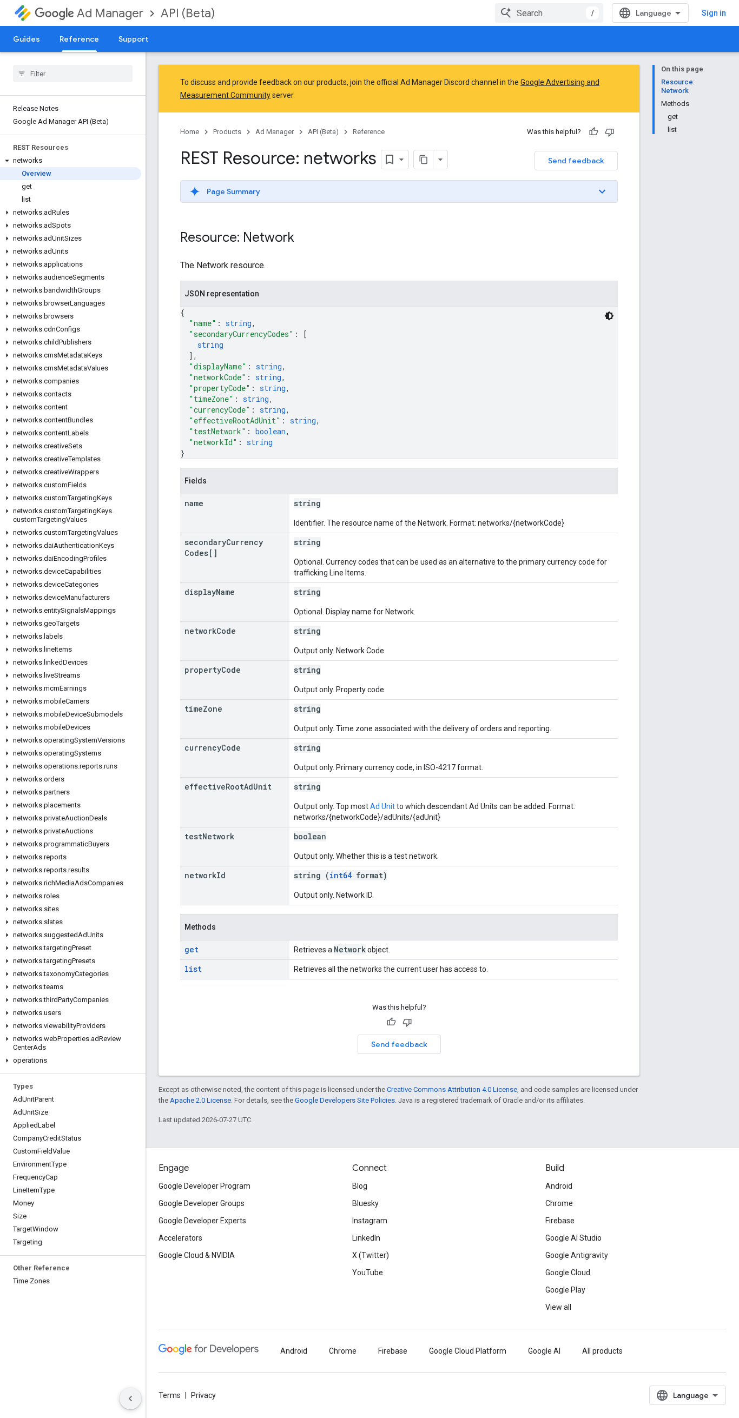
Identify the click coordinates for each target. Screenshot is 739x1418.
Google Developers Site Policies (345, 1100)
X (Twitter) (370, 1255)
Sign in (714, 13)
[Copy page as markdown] (423, 159)
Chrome (559, 1203)
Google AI (544, 1351)
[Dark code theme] (609, 315)
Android (558, 1186)
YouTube (367, 1272)
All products (602, 1351)
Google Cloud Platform (467, 1351)
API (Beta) (188, 13)
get (191, 949)
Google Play (565, 1290)
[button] (70, 160)
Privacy (203, 1395)
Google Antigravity (576, 1255)
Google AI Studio (573, 1238)
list (193, 969)
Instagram (369, 1220)
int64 (340, 875)
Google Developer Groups (202, 1203)
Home (189, 132)
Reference (79, 39)
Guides (26, 39)
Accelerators (180, 1238)
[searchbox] (73, 73)
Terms (170, 1395)
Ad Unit (382, 806)
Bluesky (365, 1203)
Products (227, 132)
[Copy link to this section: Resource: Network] (305, 238)
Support (133, 39)
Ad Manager (110, 13)
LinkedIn (366, 1238)
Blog (359, 1186)
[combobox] (549, 13)
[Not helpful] (610, 132)
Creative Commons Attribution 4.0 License (452, 1089)
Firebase (560, 1220)
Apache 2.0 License (200, 1100)
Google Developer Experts (202, 1220)
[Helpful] (593, 132)
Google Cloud (567, 1272)
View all (558, 1307)
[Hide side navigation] (130, 1398)
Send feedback (576, 160)
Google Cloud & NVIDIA (197, 1255)
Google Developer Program (204, 1186)
